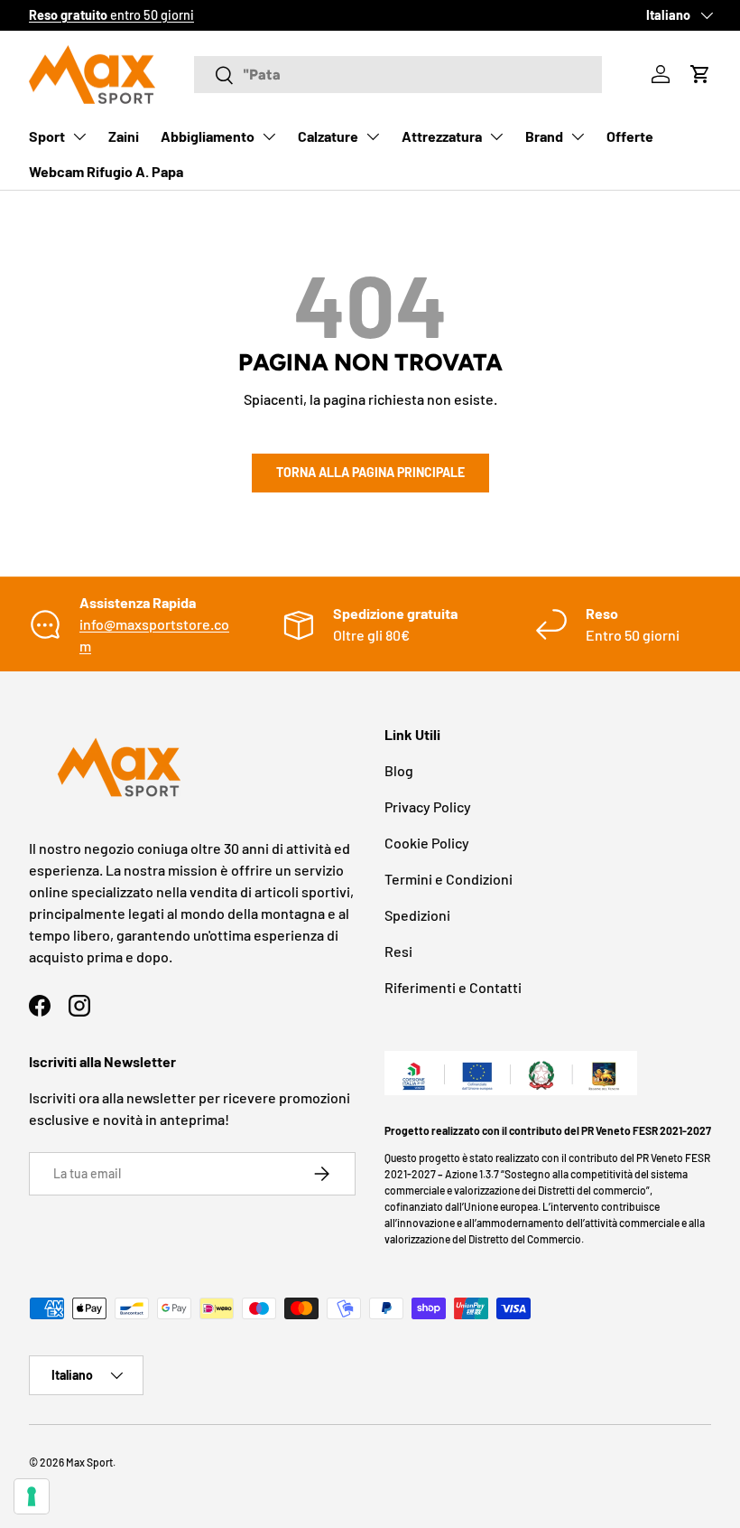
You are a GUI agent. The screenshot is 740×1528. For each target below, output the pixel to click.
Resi (398, 951)
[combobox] (398, 74)
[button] (700, 74)
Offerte (629, 136)
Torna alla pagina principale (370, 472)
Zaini (123, 136)
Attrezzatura (442, 136)
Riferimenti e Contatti (453, 987)
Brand (544, 136)
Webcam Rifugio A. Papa (106, 171)
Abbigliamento (207, 136)
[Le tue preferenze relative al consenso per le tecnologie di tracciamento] (31, 1496)
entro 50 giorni (111, 15)
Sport (47, 136)
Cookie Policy (426, 842)
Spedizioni (417, 914)
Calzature (328, 136)
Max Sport (89, 1462)
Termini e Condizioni (448, 878)
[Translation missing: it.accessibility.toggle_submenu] (79, 136)
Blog (398, 770)
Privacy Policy (427, 806)
